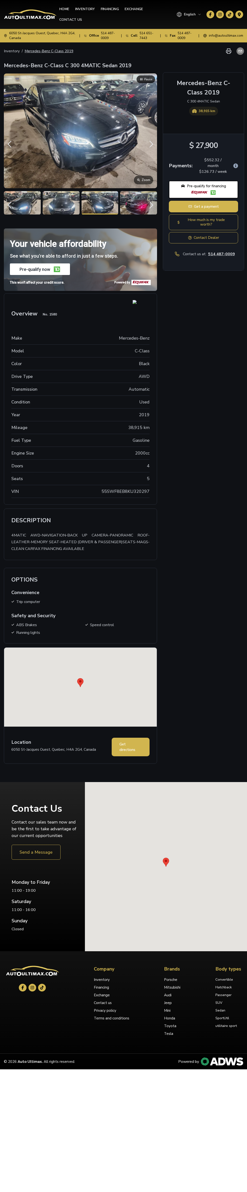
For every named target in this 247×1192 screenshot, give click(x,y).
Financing (110, 9)
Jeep (168, 1002)
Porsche (170, 979)
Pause (148, 79)
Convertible (224, 979)
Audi (168, 995)
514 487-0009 (221, 254)
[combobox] (189, 14)
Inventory (85, 9)
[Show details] (235, 165)
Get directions (127, 747)
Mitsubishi (172, 987)
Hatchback (223, 987)
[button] (203, 189)
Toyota (170, 1026)
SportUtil (222, 1018)
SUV (218, 1002)
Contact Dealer (206, 237)
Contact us (103, 1002)
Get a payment (206, 206)
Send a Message (36, 852)
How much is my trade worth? (206, 222)
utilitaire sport (226, 1026)
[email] (239, 51)
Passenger (223, 995)
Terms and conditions (111, 1018)
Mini (167, 1010)
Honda (169, 1018)
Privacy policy (105, 1010)
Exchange (134, 9)
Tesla (168, 1033)
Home (64, 9)
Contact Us (70, 19)
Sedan (220, 1010)
